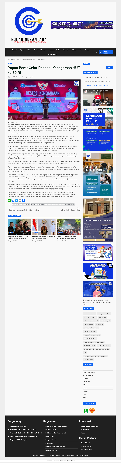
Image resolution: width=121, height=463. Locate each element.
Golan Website (86, 446)
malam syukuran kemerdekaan (39, 204)
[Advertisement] (82, 25)
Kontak (83, 433)
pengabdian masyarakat (92, 335)
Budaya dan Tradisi (54, 50)
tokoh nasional (89, 349)
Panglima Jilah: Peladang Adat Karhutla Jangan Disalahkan (19, 227)
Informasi (43, 50)
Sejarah (22, 50)
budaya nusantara (104, 314)
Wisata (87, 50)
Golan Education (86, 450)
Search (86, 64)
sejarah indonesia (89, 346)
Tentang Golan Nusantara (89, 426)
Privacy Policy (71, 460)
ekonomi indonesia (90, 317)
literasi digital (105, 321)
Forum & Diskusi (52, 54)
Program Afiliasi (50, 440)
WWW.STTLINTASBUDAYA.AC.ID (98, 86)
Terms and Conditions (60, 460)
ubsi (85, 353)
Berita (36, 50)
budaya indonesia (89, 314)
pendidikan (99, 324)
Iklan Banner (49, 443)
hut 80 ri (28, 204)
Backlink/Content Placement (55, 447)
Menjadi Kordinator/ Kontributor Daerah (23, 429)
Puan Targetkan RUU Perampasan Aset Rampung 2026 (44, 227)
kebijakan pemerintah (91, 321)
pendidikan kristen (90, 331)
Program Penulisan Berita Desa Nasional (23, 436)
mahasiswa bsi (88, 324)
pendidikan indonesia (91, 328)
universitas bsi (88, 360)
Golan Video (106, 52)
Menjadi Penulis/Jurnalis (18, 426)
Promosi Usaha (50, 429)
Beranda (14, 50)
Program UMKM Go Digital (18, 440)
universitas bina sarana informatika (95, 356)
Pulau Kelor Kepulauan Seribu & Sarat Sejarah (24, 209)
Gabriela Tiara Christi (16, 77)
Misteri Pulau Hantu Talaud (71, 209)
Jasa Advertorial (51, 450)
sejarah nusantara (104, 346)
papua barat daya (54, 204)
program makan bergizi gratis (94, 342)
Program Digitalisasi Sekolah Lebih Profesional (26, 433)
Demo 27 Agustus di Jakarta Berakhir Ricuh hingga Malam (69, 227)
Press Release (62, 426)
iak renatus (102, 317)
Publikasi (48, 426)
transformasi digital (102, 349)
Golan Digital (85, 443)
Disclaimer (49, 460)
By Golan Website (82, 455)
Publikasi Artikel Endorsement (55, 433)
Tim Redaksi (85, 429)
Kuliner (74, 50)
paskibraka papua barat (67, 204)
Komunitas (66, 50)
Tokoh (80, 50)
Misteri (29, 50)
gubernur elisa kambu (18, 204)
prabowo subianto (90, 338)
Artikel (54, 426)
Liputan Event (49, 436)
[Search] (96, 52)
